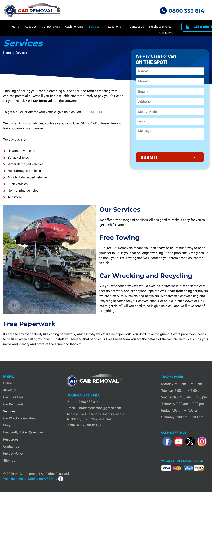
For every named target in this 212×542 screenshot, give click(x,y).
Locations (114, 26)
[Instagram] (202, 441)
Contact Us (137, 26)
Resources (10, 439)
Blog (6, 425)
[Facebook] (167, 441)
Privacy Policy (13, 453)
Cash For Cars (74, 26)
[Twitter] (190, 441)
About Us (31, 26)
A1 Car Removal (26, 474)
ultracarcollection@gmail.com (99, 408)
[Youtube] (178, 441)
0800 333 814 (186, 11)
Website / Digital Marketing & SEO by (30, 479)
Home (15, 26)
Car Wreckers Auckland (20, 418)
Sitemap (9, 460)
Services (94, 26)
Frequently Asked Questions (23, 432)
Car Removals (51, 26)
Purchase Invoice (160, 26)
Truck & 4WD (165, 33)
